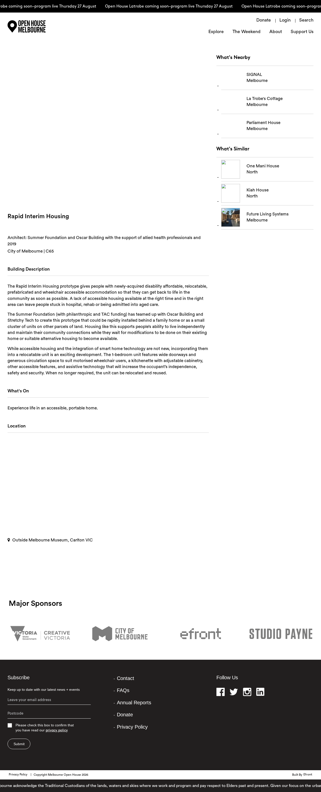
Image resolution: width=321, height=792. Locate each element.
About (275, 32)
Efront (307, 774)
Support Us (302, 32)
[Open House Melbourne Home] (40, 26)
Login (285, 20)
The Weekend (246, 32)
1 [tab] (108, 195)
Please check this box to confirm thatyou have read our (45, 727)
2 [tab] (112, 195)
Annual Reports (134, 702)
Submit (19, 744)
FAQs (123, 690)
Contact (125, 678)
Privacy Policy (132, 727)
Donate (263, 20)
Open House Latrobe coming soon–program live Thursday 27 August (163, 7)
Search (306, 20)
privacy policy (57, 730)
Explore (216, 32)
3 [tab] (116, 195)
